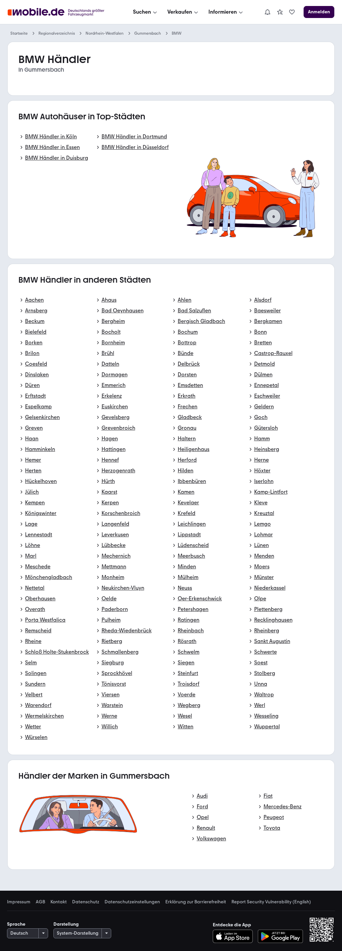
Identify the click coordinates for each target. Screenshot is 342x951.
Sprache (16, 924)
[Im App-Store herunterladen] (234, 936)
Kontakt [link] (58, 902)
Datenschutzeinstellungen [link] (132, 902)
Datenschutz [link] (85, 902)
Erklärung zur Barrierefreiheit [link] (195, 902)
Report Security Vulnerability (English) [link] (271, 902)
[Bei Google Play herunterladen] (280, 936)
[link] (280, 12)
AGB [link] (40, 902)
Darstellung (66, 924)
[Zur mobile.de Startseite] (62, 12)
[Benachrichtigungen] (267, 12)
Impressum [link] (18, 902)
